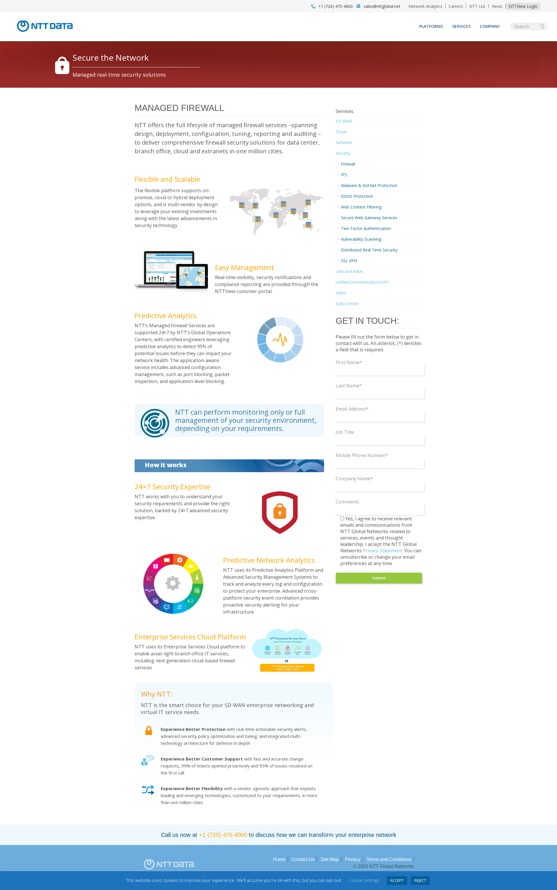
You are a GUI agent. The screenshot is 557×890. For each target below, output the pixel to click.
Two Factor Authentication (366, 228)
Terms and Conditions (388, 859)
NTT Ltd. (477, 6)
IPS (344, 174)
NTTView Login (523, 6)
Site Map (330, 859)
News (497, 6)
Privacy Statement (382, 550)
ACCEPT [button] (397, 880)
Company (490, 26)
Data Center (347, 303)
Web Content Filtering (361, 207)
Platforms (431, 26)
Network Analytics (425, 6)
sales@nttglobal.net (382, 6)
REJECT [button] (420, 880)
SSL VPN (349, 260)
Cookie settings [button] (364, 880)
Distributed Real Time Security (369, 250)
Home (279, 859)
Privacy (352, 859)
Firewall (348, 164)
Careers (456, 6)
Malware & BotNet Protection (369, 185)
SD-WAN (344, 121)
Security (343, 153)
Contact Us (303, 859)
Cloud (341, 131)
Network (344, 142)
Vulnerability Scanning (361, 239)
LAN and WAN (349, 271)
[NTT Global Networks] (45, 33)
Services (461, 26)
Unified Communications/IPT (363, 282)
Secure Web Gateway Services (369, 217)
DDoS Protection (357, 196)
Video (341, 293)
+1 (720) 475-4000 (223, 835)
